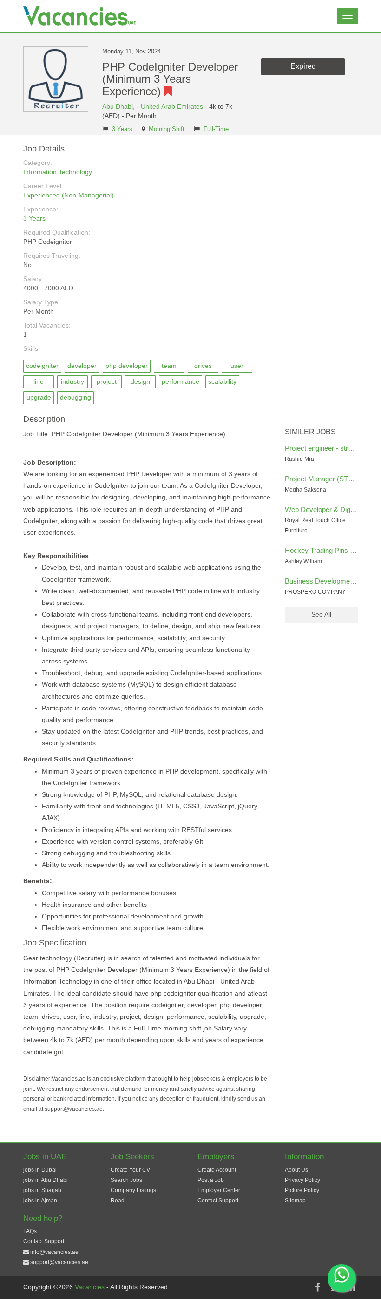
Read (118, 1200)
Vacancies (90, 1287)
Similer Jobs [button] (310, 432)
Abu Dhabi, (119, 106)
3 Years (122, 129)
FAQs (30, 1231)
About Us (296, 1170)
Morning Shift (166, 129)
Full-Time (216, 129)
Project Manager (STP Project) (331, 479)
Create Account (216, 1170)
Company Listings (133, 1190)
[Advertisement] (321, 283)
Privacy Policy (302, 1180)
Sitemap (295, 1200)
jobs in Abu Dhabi (45, 1180)
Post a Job (210, 1180)
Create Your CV (130, 1170)
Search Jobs (126, 1180)
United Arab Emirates (172, 106)
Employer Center (218, 1190)
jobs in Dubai (40, 1170)
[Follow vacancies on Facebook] (317, 1287)
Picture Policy (302, 1190)
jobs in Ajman (40, 1200)
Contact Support (217, 1200)
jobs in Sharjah (42, 1190)
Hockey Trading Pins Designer (331, 550)
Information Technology (57, 172)
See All (321, 614)
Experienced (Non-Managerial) (68, 195)
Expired (303, 66)
